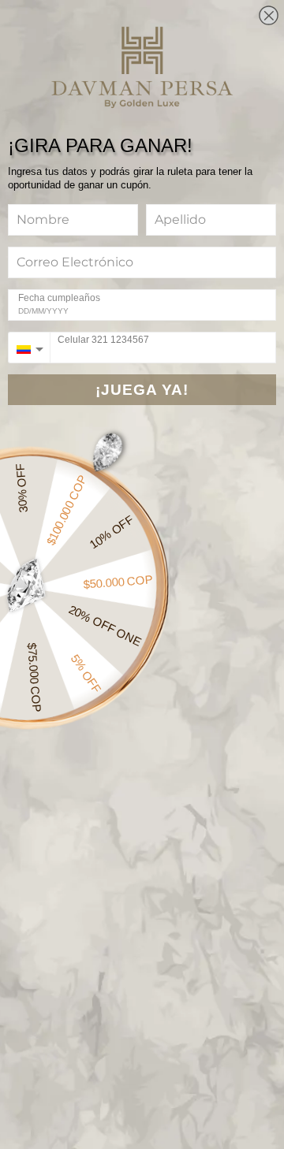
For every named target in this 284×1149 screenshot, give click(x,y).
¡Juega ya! (142, 389)
